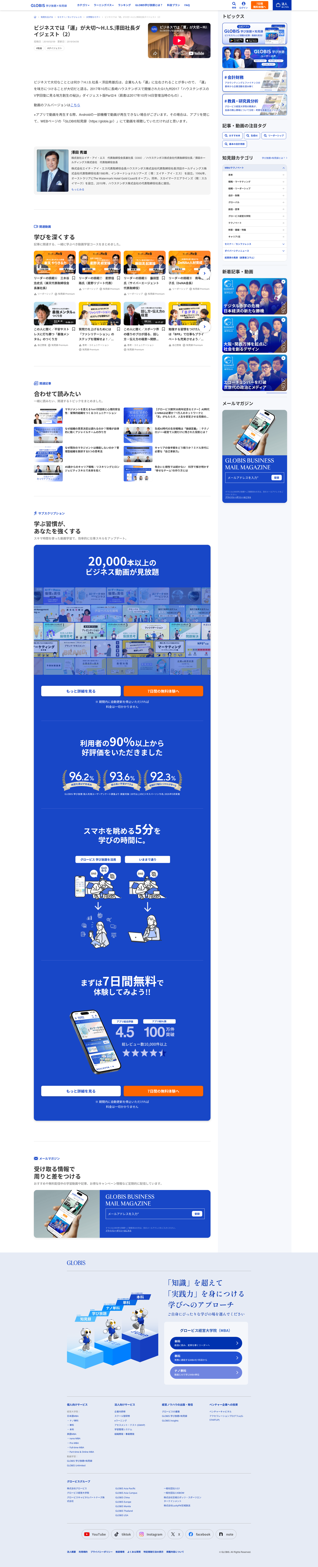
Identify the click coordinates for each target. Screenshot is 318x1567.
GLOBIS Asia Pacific (125, 1488)
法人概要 (71, 1552)
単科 (190, 1357)
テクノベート (235, 222)
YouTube (99, 1534)
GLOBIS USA (121, 1515)
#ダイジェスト (54, 48)
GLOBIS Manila (123, 1506)
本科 (192, 1343)
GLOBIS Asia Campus (126, 1492)
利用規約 (83, 1552)
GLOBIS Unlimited (76, 1465)
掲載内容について (175, 1552)
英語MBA (71, 1434)
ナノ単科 (186, 1372)
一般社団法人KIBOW (174, 1492)
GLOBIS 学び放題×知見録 (79, 1460)
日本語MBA (73, 1416)
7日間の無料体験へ (163, 691)
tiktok (126, 1534)
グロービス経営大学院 (239, 216)
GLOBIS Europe (123, 1501)
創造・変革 (233, 209)
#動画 (39, 48)
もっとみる (77, 189)
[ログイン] (243, 5)
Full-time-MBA (77, 1447)
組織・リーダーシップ (239, 188)
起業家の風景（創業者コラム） (240, 257)
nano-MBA (75, 1438)
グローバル (233, 202)
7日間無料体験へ (259, 5)
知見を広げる (47, 17)
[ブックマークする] (73, 278)
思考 (230, 174)
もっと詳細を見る (81, 691)
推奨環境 (120, 1552)
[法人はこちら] (282, 5)
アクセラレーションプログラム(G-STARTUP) (226, 1417)
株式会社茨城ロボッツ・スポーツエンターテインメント (182, 1499)
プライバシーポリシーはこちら (118, 1230)
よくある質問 (134, 1552)
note (229, 1534)
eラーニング (120, 1420)
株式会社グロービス (77, 1488)
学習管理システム (123, 1429)
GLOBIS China (122, 1497)
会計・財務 (233, 195)
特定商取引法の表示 (153, 1552)
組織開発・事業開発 (124, 1434)
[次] (205, 273)
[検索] (234, 5)
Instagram (154, 1534)
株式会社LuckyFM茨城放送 (177, 1505)
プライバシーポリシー (102, 1552)
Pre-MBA (74, 1443)
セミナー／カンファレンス (69, 17)
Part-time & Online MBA (82, 1451)
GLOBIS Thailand (124, 1510)
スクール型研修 (122, 1416)
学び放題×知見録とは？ (273, 158)
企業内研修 (120, 1411)
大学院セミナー (93, 17)
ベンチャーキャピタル (220, 1411)
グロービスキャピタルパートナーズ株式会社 (86, 1499)
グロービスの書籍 (171, 1411)
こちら (75, 104)
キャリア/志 (234, 236)
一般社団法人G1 (172, 1488)
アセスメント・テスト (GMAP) (129, 1425)
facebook (203, 1534)
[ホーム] (35, 17)
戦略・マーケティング (239, 181)
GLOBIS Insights (170, 1420)
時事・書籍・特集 (237, 229)
